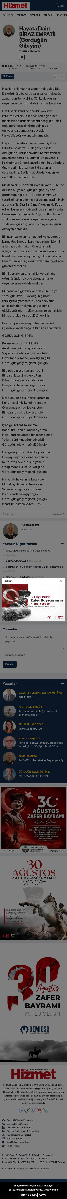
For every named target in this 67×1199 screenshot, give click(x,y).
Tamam (42, 1195)
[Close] (61, 581)
